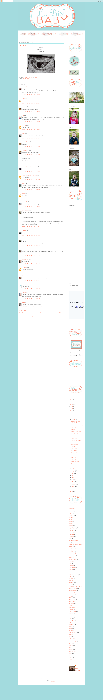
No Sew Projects (72, 611)
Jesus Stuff (71, 582)
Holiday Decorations (73, 574)
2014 (71, 404)
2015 (71, 402)
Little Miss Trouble (73, 588)
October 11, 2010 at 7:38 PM (31, 189)
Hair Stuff (71, 569)
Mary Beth (24, 86)
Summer (70, 640)
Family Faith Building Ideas (75, 544)
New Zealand (72, 607)
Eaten (72, 463)
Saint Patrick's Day (73, 632)
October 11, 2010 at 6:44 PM (31, 179)
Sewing (70, 636)
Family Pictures (72, 550)
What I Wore (74, 427)
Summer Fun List (72, 641)
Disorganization (74, 444)
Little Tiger (73, 457)
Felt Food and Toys (73, 553)
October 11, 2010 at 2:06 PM (31, 94)
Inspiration (71, 578)
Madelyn (71, 597)
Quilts (70, 622)
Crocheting (71, 532)
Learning (73, 436)
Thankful (71, 643)
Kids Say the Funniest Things (75, 586)
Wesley (70, 657)
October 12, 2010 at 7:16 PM (31, 288)
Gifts (70, 563)
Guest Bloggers (72, 567)
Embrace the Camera (73, 540)
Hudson (70, 576)
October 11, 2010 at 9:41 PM (31, 226)
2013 (71, 406)
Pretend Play (71, 620)
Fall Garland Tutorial (76, 455)
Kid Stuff (71, 584)
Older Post (61, 312)
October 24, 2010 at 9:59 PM (31, 298)
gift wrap (71, 561)
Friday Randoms (72, 555)
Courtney (24, 230)
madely (70, 596)
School (70, 634)
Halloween (71, 571)
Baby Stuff (71, 515)
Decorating (71, 536)
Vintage (70, 653)
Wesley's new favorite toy (77, 425)
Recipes (70, 628)
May (73, 477)
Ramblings (26, 78)
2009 (71, 489)
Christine (24, 292)
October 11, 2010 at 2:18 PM (31, 111)
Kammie (24, 239)
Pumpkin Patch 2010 (76, 431)
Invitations (71, 580)
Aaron (70, 513)
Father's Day (71, 551)
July (73, 473)
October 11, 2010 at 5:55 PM (31, 163)
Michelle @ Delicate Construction (29, 166)
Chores (70, 523)
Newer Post (21, 312)
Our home (71, 617)
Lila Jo (23, 249)
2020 (71, 399)
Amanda (24, 125)
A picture (73, 446)
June (73, 475)
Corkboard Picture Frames (77, 466)
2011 (71, 410)
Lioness (73, 429)
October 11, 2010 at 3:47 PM (31, 138)
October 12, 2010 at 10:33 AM (31, 272)
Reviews (71, 630)
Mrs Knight (24, 201)
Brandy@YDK (25, 259)
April (73, 479)
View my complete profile (77, 670)
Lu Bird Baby (72, 592)
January (73, 486)
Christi (23, 98)
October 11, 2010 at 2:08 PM (31, 103)
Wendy (23, 193)
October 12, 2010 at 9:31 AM (31, 263)
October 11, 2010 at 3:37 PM (31, 129)
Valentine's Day (72, 651)
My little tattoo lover (75, 450)
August (73, 471)
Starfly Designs (25, 210)
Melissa (23, 183)
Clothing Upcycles (73, 527)
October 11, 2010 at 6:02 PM (31, 171)
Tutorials (71, 649)
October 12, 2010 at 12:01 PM (31, 280)
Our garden (71, 615)
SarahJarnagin (25, 275)
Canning (70, 519)
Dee (23, 115)
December (74, 414)
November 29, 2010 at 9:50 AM (32, 307)
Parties (70, 618)
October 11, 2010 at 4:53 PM (31, 146)
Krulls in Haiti (25, 150)
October (74, 419)
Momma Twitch (25, 141)
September (74, 468)
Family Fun (71, 546)
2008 (71, 491)
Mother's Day (72, 601)
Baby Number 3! (75, 452)
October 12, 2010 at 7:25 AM (31, 235)
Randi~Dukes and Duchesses (28, 284)
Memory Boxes (72, 599)
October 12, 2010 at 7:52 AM (31, 245)
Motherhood (71, 603)
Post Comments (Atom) (30, 316)
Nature (70, 605)
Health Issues (72, 573)
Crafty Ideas (71, 530)
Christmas (71, 525)
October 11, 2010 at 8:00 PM (31, 198)
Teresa (23, 133)
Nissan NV (71, 609)
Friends (70, 557)
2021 (71, 397)
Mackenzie (71, 594)
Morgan (24, 106)
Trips (70, 647)
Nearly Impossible (75, 461)
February (74, 484)
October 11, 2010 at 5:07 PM (31, 154)
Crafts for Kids (72, 528)
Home (41, 312)
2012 (71, 408)
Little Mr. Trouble (73, 590)
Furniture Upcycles (73, 559)
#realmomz (71, 508)
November (74, 417)
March (73, 481)
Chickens (71, 521)
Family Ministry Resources (75, 548)
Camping (71, 517)
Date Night (71, 534)
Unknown (24, 267)
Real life (70, 626)
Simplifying (71, 638)
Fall (69, 542)
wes (69, 655)
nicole (23, 302)
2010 (71, 413)
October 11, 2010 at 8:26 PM (31, 206)
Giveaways (71, 565)
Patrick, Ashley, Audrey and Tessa (29, 175)
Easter (70, 538)
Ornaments (71, 613)
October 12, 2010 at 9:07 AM (31, 255)
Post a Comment (22, 310)
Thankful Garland (75, 433)
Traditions (71, 645)
